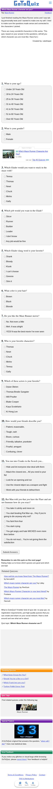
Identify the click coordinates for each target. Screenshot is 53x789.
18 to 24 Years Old (14, 94)
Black (8, 301)
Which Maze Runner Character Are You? (32, 152)
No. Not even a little (15, 322)
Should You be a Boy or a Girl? (16, 679)
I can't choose (12, 271)
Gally (8, 201)
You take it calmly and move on (20, 508)
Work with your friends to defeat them (23, 490)
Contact (42, 775)
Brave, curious (12, 437)
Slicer (8, 216)
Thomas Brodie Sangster (17, 392)
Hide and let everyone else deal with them (25, 467)
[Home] (26, 3)
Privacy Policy (31, 775)
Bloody (9, 261)
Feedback (48, 13)
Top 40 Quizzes (38, 160)
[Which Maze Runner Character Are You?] (8, 154)
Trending (33, 785)
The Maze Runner (11, 587)
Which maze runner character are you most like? (24, 598)
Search (26, 785)
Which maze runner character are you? (20, 583)
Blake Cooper (12, 402)
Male (8, 134)
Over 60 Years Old (14, 119)
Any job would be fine (16, 241)
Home (20, 785)
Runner (9, 221)
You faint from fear (14, 521)
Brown (9, 296)
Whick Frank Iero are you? (14, 683)
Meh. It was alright (14, 326)
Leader (9, 231)
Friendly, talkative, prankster (19, 442)
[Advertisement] (26, 62)
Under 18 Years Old (15, 89)
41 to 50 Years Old (14, 109)
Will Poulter (11, 397)
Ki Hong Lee (12, 412)
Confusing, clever (14, 452)
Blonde (9, 306)
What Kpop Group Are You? (15, 675)
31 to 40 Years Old (14, 104)
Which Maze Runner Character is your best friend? (25, 591)
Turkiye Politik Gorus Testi (14, 686)
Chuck (9, 191)
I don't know (11, 236)
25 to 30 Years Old (14, 99)
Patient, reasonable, (15, 427)
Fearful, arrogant (13, 447)
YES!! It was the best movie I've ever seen (25, 331)
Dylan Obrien (12, 387)
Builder (9, 226)
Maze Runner (9, 13)
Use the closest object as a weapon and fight (26, 485)
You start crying (13, 526)
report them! (22, 759)
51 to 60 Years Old (14, 114)
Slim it (9, 281)
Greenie (10, 276)
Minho (9, 196)
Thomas (10, 181)
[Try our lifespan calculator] (26, 731)
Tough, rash (11, 432)
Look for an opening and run (19, 480)
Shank (9, 256)
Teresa (9, 176)
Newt (8, 186)
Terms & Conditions (15, 775)
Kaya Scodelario (13, 407)
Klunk (8, 266)
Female (9, 139)
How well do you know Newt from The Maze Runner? (26, 576)
